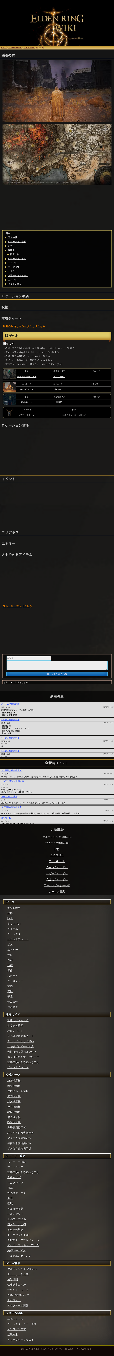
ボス (10, 944)
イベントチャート (18, 939)
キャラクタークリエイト (21, 1339)
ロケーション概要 (17, 241)
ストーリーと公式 (18, 1274)
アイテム (12, 928)
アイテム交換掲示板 (57, 843)
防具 (10, 918)
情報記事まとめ (16, 1284)
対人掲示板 (14, 1101)
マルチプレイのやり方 (20, 1046)
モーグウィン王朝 (18, 1234)
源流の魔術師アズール (26, 376)
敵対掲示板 (14, 1122)
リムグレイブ (15, 1182)
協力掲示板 (14, 1106)
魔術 (10, 960)
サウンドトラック (18, 1289)
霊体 (10, 970)
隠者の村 (12, 237)
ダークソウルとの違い (20, 1041)
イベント (12, 263)
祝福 (10, 246)
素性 (10, 991)
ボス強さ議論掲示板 (19, 1148)
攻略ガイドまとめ (18, 1020)
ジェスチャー (15, 981)
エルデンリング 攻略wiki (57, 837)
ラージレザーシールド (57, 885)
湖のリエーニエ (16, 1193)
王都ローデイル (16, 1219)
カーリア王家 (57, 891)
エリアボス (13, 267)
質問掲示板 (14, 1096)
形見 (10, 996)
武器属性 (12, 1001)
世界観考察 (14, 907)
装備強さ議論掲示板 (19, 1143)
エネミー (12, 271)
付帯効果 (12, 1007)
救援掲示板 (14, 1111)
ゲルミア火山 (29, 48)
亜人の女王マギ (27, 389)
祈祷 (10, 965)
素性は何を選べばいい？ (21, 1051)
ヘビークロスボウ (57, 873)
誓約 (10, 986)
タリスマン (14, 923)
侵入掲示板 (14, 1117)
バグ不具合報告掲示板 (20, 1132)
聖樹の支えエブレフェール (23, 1240)
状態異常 (12, 1334)
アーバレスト (57, 861)
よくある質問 (15, 1025)
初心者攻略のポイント (20, 1036)
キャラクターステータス (21, 1324)
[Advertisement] (57, 208)
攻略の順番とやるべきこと (19, 326)
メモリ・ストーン (26, 415)
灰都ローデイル (16, 1250)
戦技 (10, 954)
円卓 (10, 1187)
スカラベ (12, 975)
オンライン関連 (16, 1329)
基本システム (15, 1318)
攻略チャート (14, 250)
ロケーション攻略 (17, 258)
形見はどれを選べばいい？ (23, 1056)
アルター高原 (15, 1208)
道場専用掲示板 (16, 1127)
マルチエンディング (19, 1255)
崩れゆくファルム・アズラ (23, 1245)
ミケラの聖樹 (15, 1229)
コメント (12, 280)
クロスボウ (57, 855)
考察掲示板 (14, 1085)
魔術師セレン (27, 402)
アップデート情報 (18, 1305)
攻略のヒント (15, 1030)
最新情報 (12, 1279)
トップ (4, 48)
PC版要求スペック (18, 1295)
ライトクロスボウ (57, 867)
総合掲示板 (14, 1080)
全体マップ (14, 1177)
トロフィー (14, 1300)
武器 (57, 849)
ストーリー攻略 (15, 48)
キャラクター (15, 934)
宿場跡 (59, 402)
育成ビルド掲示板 (18, 1091)
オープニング (15, 1166)
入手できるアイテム (18, 275)
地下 (10, 1198)
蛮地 (10, 1203)
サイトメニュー (16, 284)
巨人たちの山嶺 (16, 1224)
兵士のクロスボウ (57, 879)
